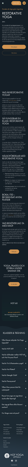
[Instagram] (16, 460)
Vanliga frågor (19, 429)
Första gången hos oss (20, 427)
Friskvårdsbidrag (19, 431)
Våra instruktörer (6, 442)
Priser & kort (5, 429)
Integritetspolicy (14, 464)
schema (11, 215)
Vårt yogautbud (6, 433)
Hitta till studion (19, 433)
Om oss (4, 440)
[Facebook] (12, 460)
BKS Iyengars (13, 100)
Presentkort (5, 446)
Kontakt (5, 444)
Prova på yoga (6, 431)
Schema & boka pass (7, 427)
